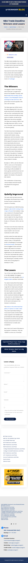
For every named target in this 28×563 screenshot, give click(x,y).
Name (6, 384)
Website (6, 400)
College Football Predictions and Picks (13, 451)
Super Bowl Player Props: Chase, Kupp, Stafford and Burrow (14, 343)
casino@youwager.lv (13, 543)
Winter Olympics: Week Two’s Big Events (14, 350)
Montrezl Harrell (10, 244)
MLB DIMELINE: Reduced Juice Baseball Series (12, 504)
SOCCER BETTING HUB (9, 440)
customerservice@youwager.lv (12, 540)
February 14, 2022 (13, 54)
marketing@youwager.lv (16, 545)
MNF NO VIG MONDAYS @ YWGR (11, 438)
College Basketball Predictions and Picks (14, 449)
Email (5, 392)
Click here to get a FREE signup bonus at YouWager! (14, 3)
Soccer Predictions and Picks (11, 457)
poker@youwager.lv (13, 550)
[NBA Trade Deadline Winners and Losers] (14, 46)
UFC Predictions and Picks (10, 455)
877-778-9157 (12, 532)
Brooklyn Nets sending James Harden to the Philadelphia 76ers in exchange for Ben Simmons (13, 97)
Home (5, 27)
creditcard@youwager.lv (18, 547)
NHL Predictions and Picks (10, 453)
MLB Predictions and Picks (10, 446)
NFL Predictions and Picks (9, 442)
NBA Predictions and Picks (10, 444)
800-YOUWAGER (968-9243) (12, 530)
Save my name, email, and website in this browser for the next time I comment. (14, 412)
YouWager (12, 79)
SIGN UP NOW (6, 461)
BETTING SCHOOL (7, 436)
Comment (7, 373)
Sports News (13, 27)
